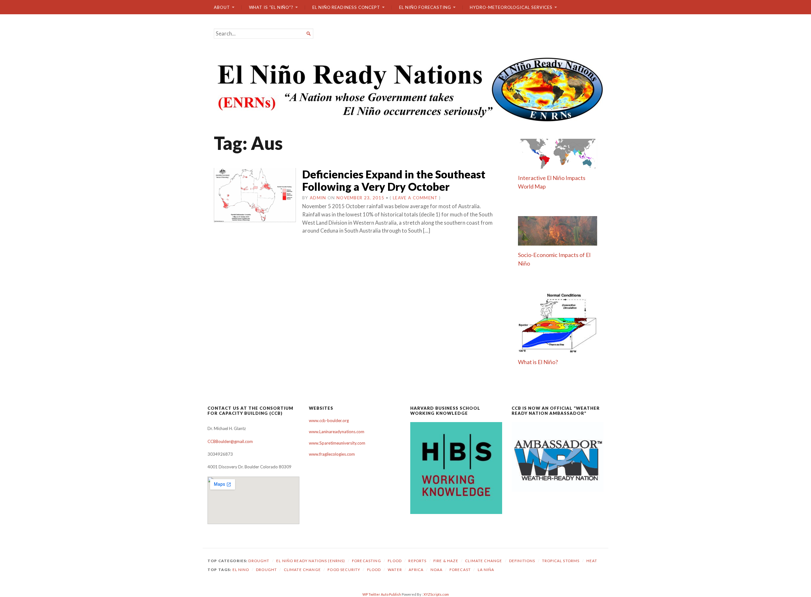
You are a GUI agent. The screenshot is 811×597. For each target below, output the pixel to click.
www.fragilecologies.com (332, 454)
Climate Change (483, 561)
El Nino (241, 570)
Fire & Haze (445, 561)
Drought (258, 561)
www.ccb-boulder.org (329, 420)
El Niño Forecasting (425, 7)
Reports (417, 561)
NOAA (437, 570)
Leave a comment (415, 197)
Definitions (522, 561)
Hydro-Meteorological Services (511, 7)
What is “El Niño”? (271, 7)
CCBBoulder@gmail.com (230, 441)
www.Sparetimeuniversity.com (337, 443)
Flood (395, 561)
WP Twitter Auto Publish (381, 594)
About (222, 7)
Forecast (460, 570)
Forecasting (366, 561)
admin (318, 197)
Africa (416, 570)
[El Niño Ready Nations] (405, 89)
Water (395, 570)
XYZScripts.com (436, 594)
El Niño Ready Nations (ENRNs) (310, 561)
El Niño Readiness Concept (346, 7)
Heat (591, 561)
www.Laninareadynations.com (336, 431)
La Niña (486, 570)
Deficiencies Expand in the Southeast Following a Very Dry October (393, 180)
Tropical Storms (560, 561)
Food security (344, 570)
